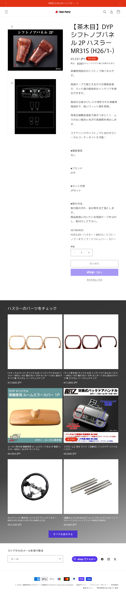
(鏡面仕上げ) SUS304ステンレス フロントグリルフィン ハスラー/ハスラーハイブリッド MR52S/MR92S (91, 519)
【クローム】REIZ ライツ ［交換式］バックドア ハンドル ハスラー (90, 448)
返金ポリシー (81, 584)
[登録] (59, 558)
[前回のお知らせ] (6, 3)
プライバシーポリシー (99, 584)
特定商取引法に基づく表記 (107, 588)
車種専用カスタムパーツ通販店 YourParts (39, 584)
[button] (6, 11)
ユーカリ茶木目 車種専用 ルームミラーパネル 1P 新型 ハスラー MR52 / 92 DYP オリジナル (34, 448)
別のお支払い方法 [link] (94, 279)
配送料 (80, 63)
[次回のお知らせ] (120, 3)
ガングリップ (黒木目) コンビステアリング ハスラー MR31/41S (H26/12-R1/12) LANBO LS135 (32, 519)
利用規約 (114, 584)
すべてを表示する (63, 534)
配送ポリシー (88, 588)
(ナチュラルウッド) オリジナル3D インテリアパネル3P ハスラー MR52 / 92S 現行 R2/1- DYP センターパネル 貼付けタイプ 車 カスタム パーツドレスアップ (35, 376)
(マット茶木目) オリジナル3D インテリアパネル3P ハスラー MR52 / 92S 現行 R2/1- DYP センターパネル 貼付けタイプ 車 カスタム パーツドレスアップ (91, 376)
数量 (73, 246)
